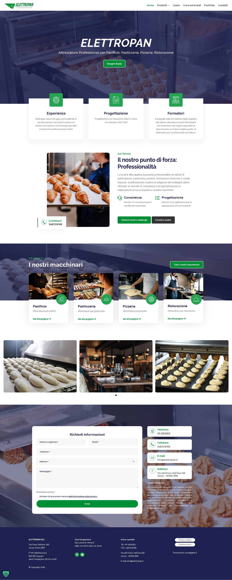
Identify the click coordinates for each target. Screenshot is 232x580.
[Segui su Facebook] (77, 554)
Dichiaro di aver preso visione (68, 496)
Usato (176, 5)
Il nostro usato (163, 219)
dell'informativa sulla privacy (82, 496)
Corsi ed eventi (192, 5)
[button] (113, 395)
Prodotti (162, 5)
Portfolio (209, 5)
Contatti (223, 5)
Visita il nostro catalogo (134, 219)
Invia (87, 503)
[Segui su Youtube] (82, 554)
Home (150, 5)
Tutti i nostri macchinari (187, 264)
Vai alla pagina (40, 318)
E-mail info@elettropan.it (132, 561)
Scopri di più (114, 63)
